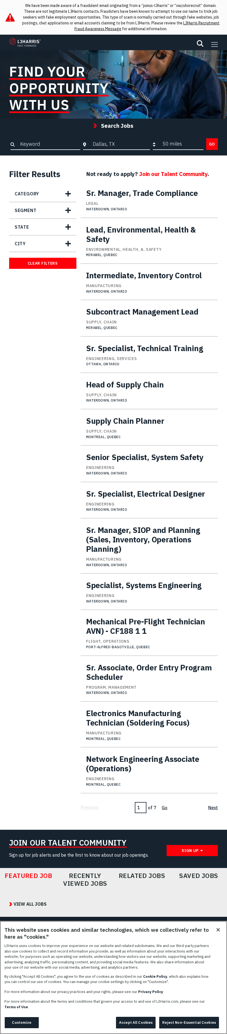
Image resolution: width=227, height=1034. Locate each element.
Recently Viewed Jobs (85, 879)
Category (27, 193)
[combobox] (120, 143)
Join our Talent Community (173, 174)
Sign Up (190, 850)
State (22, 227)
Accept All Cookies (136, 1022)
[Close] (218, 930)
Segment (26, 210)
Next (213, 807)
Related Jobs (142, 876)
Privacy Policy (150, 991)
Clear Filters (43, 263)
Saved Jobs (198, 876)
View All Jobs (30, 904)
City (20, 243)
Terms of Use (16, 1007)
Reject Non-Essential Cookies (189, 1022)
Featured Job (28, 876)
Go (212, 144)
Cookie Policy (155, 976)
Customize (21, 1022)
